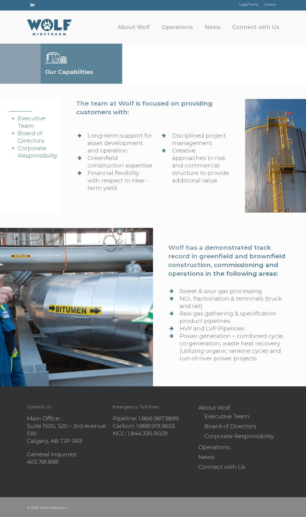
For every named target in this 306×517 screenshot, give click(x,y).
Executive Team (227, 416)
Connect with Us (221, 466)
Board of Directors (230, 426)
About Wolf (214, 407)
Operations (214, 447)
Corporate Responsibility (239, 436)
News (206, 457)
